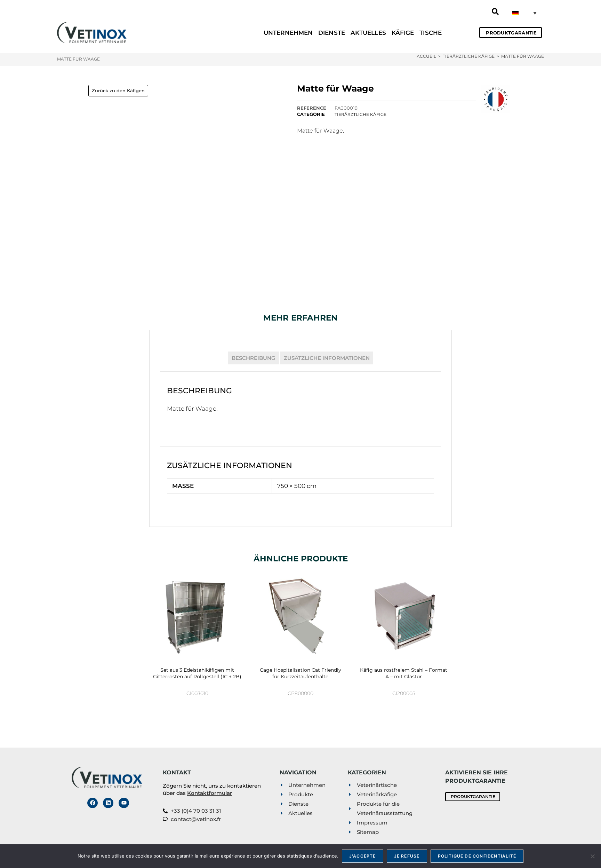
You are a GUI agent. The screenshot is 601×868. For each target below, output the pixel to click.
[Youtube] (124, 803)
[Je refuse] (592, 856)
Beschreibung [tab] (253, 358)
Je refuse (407, 856)
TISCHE (430, 32)
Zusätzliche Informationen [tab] (327, 358)
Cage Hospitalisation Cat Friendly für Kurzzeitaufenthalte (300, 673)
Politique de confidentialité (477, 856)
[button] (495, 11)
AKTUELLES (368, 32)
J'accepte (362, 856)
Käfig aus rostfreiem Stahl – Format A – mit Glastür (403, 673)
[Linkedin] (108, 803)
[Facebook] (92, 803)
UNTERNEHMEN (288, 32)
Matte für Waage (522, 56)
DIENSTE (331, 32)
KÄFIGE (403, 32)
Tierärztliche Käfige (360, 114)
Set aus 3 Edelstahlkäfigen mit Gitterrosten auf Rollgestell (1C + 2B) (197, 673)
